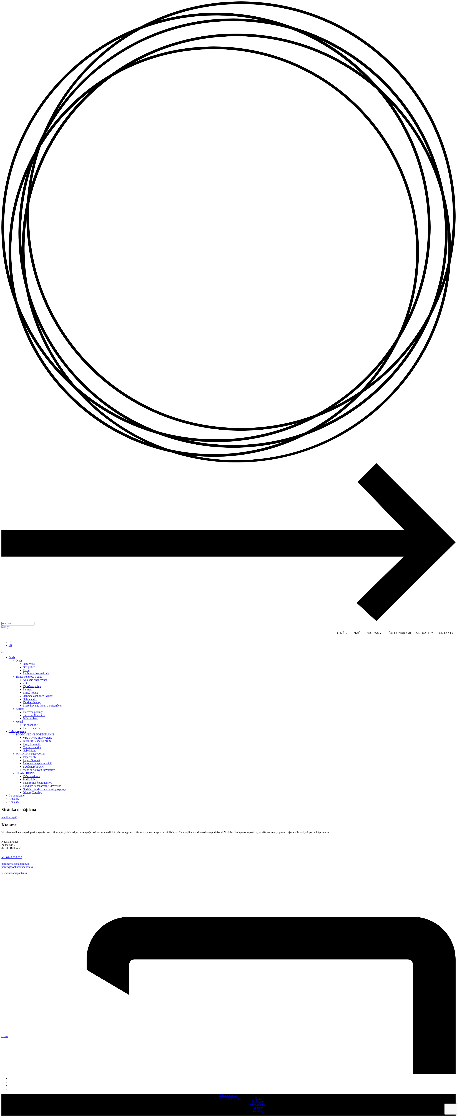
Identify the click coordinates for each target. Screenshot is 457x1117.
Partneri (27, 689)
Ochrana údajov (228, 1095)
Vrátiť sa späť (9, 817)
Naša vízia (29, 663)
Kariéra (20, 708)
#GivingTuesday (32, 792)
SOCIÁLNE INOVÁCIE (30, 753)
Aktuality (424, 633)
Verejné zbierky (32, 702)
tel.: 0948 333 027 (11, 857)
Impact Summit (31, 760)
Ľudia (26, 670)
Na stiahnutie (30, 724)
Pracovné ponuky (33, 711)
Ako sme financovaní (35, 679)
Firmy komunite (32, 744)
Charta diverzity (32, 747)
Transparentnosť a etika (29, 676)
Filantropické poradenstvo (37, 782)
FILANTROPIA (25, 773)
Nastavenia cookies (230, 1098)
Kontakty (445, 633)
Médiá (19, 721)
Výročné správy (32, 686)
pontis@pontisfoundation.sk (17, 866)
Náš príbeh (29, 666)
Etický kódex (30, 692)
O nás (342, 633)
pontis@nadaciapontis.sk (15, 863)
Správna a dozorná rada (36, 673)
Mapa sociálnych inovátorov (39, 769)
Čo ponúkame (400, 633)
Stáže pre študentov (34, 715)
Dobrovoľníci (30, 718)
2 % (25, 683)
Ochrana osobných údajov (37, 695)
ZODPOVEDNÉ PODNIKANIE (35, 734)
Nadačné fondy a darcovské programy (44, 789)
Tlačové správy (31, 728)
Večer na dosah (31, 776)
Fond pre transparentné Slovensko (42, 785)
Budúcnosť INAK (33, 766)
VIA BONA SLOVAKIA (37, 737)
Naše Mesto (29, 750)
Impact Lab (29, 756)
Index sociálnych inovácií (37, 763)
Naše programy (368, 633)
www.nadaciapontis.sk (14, 873)
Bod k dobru (30, 779)
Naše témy (258, 1101)
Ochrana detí (30, 699)
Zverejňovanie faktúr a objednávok (42, 705)
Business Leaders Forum (37, 740)
